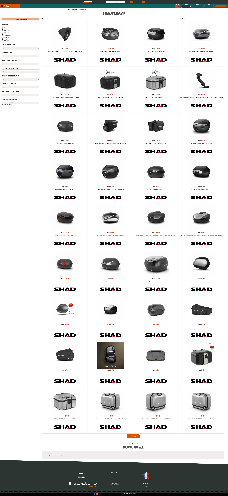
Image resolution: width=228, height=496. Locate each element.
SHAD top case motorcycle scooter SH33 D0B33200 (65, 189)
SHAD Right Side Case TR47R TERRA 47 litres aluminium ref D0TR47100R (110, 418)
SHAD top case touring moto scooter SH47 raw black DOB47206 (64, 281)
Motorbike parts (74, 9)
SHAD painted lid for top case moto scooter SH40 (110, 326)
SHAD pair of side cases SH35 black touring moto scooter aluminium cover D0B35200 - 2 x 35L (201, 281)
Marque (186, 4)
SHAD (6, 40)
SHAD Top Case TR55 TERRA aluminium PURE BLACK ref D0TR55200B (65, 97)
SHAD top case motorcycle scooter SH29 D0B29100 (201, 143)
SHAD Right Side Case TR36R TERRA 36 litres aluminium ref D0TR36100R (202, 418)
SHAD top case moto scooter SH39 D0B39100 (156, 189)
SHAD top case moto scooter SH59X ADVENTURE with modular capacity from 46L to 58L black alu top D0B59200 (201, 235)
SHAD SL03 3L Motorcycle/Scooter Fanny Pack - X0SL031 (201, 326)
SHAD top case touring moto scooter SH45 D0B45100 (201, 189)
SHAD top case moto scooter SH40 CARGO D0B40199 (110, 51)
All (4, 27)
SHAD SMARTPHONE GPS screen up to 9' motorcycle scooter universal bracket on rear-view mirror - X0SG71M (201, 97)
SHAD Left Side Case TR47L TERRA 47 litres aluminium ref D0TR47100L (156, 418)
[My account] (131, 2)
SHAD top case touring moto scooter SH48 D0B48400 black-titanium (110, 235)
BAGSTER (7, 29)
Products (81, 474)
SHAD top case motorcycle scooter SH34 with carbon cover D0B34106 (110, 189)
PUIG (6, 39)
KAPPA (6, 37)
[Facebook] (94, 494)
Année (209, 4)
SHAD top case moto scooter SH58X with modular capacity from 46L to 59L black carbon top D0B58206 (156, 235)
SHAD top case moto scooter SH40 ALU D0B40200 (156, 281)
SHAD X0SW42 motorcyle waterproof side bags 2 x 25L (156, 143)
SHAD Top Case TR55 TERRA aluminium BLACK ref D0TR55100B (110, 97)
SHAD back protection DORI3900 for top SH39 (156, 326)
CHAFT (6, 32)
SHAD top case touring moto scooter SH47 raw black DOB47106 (110, 281)
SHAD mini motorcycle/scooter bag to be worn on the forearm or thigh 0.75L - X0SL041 (110, 372)
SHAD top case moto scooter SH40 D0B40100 (156, 51)
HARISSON (7, 35)
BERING (6, 30)
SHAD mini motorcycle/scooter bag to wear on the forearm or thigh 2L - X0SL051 (65, 372)
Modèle (197, 4)
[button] (143, 2)
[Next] (223, 443)
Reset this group (7, 104)
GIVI (6, 34)
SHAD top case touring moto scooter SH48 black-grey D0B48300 (201, 51)
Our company (81, 477)
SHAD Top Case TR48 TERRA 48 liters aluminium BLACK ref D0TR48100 (201, 372)
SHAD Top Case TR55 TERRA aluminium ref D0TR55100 (156, 97)
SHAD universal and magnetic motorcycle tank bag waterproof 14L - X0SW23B (110, 143)
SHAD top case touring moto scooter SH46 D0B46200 (65, 235)
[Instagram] (97, 494)
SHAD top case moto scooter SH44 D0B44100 (65, 143)
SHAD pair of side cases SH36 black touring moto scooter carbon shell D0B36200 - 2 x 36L (65, 326)
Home (68, 9)
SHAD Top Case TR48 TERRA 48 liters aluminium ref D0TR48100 (65, 418)
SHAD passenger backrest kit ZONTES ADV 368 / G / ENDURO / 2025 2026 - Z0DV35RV (65, 51)
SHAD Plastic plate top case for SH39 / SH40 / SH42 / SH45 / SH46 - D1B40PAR (156, 372)
